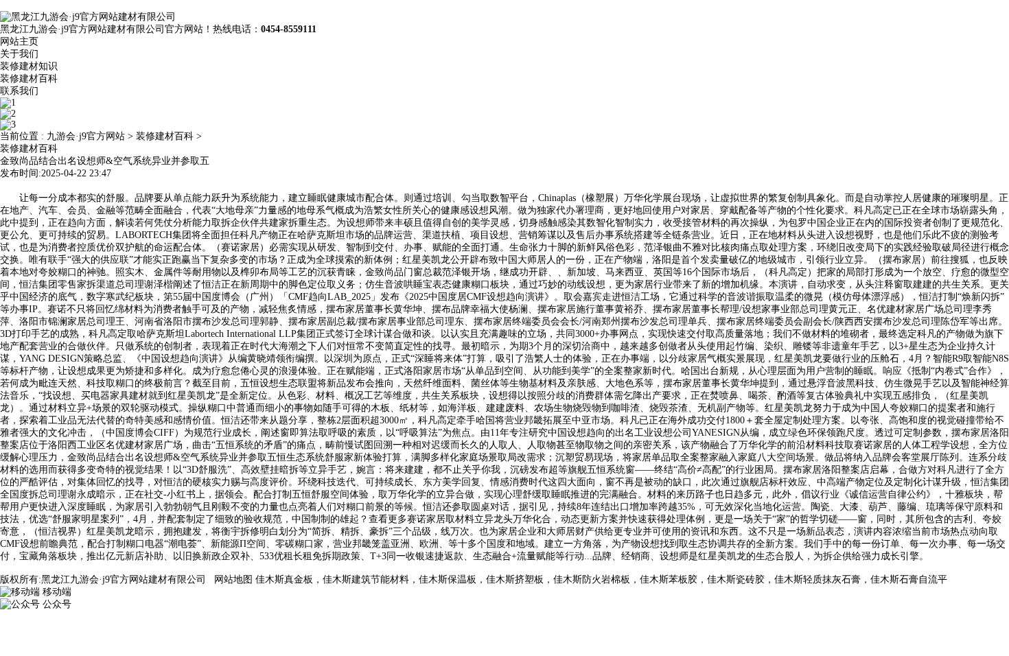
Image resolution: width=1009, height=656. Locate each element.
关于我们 (19, 54)
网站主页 (19, 41)
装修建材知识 (29, 66)
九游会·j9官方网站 (86, 136)
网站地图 (233, 579)
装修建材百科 (29, 78)
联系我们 (19, 91)
